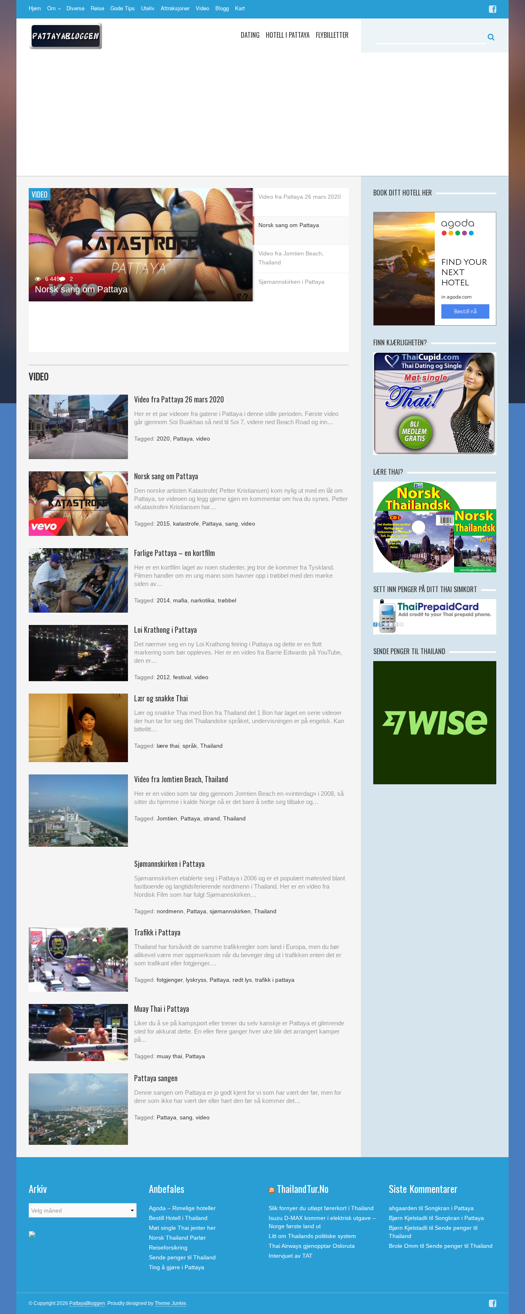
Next (247, 270)
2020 (163, 438)
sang (231, 523)
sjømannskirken (230, 911)
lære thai (168, 745)
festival (182, 677)
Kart (240, 8)
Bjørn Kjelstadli (408, 1218)
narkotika (203, 600)
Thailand (211, 745)
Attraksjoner (175, 8)
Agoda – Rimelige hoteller (182, 1208)
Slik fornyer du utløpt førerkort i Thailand (321, 1208)
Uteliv (148, 8)
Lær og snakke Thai (161, 698)
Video (202, 8)
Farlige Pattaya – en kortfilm (174, 552)
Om (51, 8)
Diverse (75, 8)
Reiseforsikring (168, 1247)
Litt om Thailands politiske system (312, 1236)
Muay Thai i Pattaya (161, 1008)
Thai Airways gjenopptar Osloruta (312, 1246)
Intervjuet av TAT (291, 1255)
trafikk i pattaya (274, 979)
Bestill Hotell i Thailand (178, 1218)
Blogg (222, 8)
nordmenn (170, 911)
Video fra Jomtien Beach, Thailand (103, 340)
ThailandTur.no (303, 1188)
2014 (163, 600)
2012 (163, 677)
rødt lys (242, 979)
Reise (97, 8)
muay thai (169, 1056)
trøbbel (227, 600)
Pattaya (183, 438)
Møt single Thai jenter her (182, 1227)
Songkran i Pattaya (449, 1208)
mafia (180, 600)
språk (190, 745)
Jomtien (167, 818)
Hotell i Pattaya (288, 35)
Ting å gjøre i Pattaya (176, 1267)
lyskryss (196, 979)
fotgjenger (170, 979)
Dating (250, 35)
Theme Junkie (170, 1303)
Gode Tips (122, 8)
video (203, 438)
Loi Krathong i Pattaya (165, 629)
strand (211, 818)
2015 (163, 523)
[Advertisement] (262, 114)
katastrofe (186, 523)
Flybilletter (332, 35)
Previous (34, 270)
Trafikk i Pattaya (157, 932)
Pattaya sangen (156, 1078)
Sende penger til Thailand (182, 1257)
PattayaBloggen (87, 1303)
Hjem (35, 8)
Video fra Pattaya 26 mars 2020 (179, 399)
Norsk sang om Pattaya (81, 289)
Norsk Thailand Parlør (177, 1237)
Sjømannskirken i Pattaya (85, 176)
